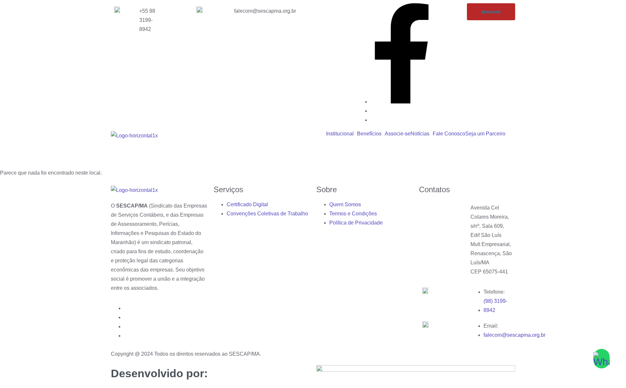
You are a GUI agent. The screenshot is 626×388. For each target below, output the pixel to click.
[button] (341, 133)
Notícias (419, 133)
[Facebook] (401, 101)
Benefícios (369, 133)
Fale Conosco (449, 133)
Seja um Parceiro (485, 133)
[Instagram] (372, 111)
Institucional (340, 133)
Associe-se (397, 133)
